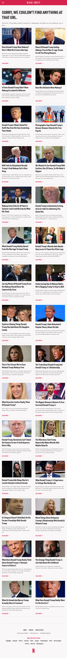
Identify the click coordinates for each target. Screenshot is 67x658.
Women (33, 643)
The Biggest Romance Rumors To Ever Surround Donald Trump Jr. (49, 403)
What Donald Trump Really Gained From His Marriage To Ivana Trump (15, 247)
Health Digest (44, 640)
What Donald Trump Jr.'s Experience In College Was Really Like (49, 481)
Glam (31, 640)
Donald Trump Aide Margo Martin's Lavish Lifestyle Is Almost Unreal (15, 481)
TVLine (20, 640)
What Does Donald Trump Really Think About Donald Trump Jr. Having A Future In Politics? (16, 562)
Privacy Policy (40, 630)
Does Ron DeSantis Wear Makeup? (48, 87)
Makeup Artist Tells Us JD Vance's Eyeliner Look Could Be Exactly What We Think (16, 208)
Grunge (37, 640)
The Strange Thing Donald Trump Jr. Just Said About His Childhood (49, 561)
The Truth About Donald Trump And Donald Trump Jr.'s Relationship (48, 366)
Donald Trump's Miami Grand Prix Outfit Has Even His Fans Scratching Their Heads (15, 128)
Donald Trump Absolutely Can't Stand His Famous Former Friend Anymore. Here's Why (16, 442)
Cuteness (26, 640)
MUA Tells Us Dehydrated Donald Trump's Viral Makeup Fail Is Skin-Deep (15, 168)
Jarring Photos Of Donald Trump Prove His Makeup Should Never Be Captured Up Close (16, 286)
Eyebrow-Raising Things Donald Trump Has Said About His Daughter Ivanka (15, 327)
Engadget (8, 640)
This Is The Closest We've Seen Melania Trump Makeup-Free (14, 366)
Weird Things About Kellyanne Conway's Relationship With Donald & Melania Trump (50, 520)
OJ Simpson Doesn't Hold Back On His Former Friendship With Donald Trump (16, 520)
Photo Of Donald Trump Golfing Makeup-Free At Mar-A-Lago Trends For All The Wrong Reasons (49, 50)
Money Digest (57, 640)
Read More (5, 63)
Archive (31, 630)
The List (27, 643)
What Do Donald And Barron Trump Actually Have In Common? (15, 601)
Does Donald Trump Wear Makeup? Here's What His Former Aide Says (15, 48)
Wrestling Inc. (40, 643)
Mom (50, 640)
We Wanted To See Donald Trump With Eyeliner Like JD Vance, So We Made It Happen (50, 168)
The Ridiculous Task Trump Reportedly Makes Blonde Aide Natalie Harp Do (47, 442)
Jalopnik (15, 640)
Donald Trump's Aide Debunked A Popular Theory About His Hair (48, 325)
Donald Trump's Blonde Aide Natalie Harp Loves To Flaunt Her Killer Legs (49, 248)
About (25, 630)
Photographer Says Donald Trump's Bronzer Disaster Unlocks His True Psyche (49, 128)
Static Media (24, 633)
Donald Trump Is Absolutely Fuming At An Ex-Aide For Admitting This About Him (49, 208)
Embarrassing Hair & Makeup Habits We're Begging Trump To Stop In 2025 (49, 285)
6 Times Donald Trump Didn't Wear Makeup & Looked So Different (15, 89)
